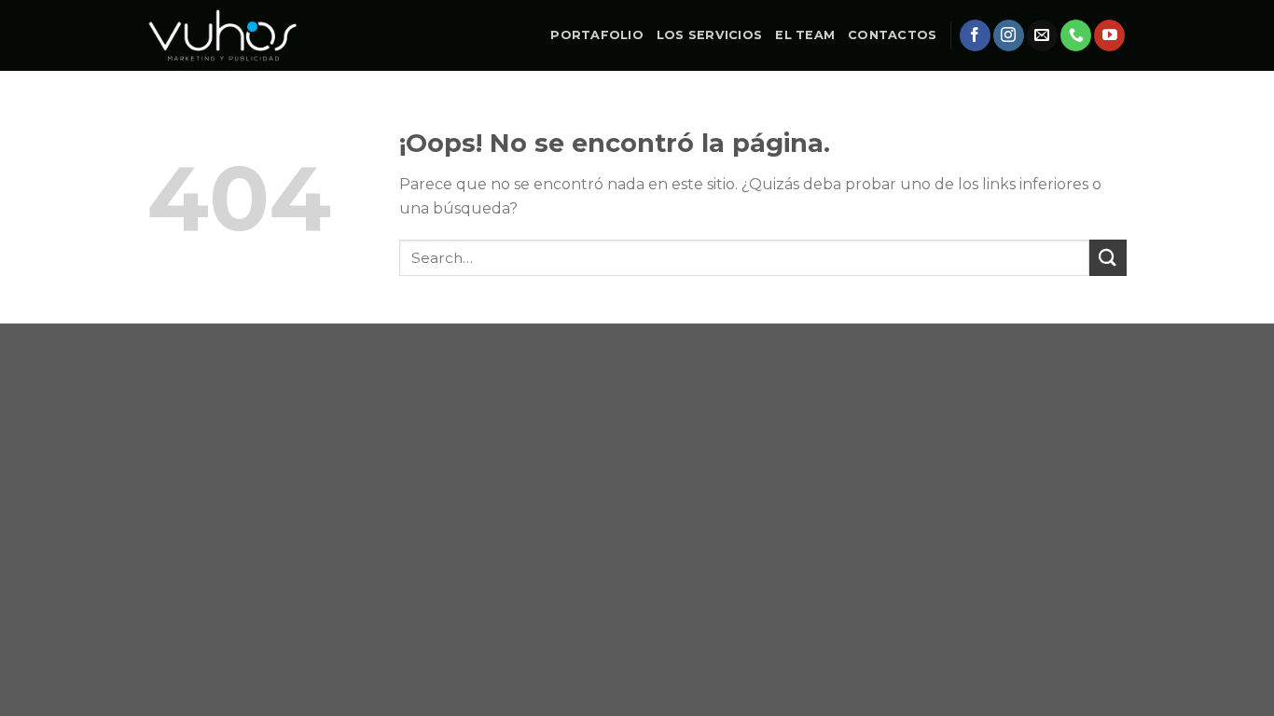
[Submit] (1108, 258)
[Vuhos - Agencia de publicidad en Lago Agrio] (222, 35)
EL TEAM (805, 35)
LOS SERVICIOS (709, 35)
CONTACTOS (892, 35)
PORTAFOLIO (597, 35)
